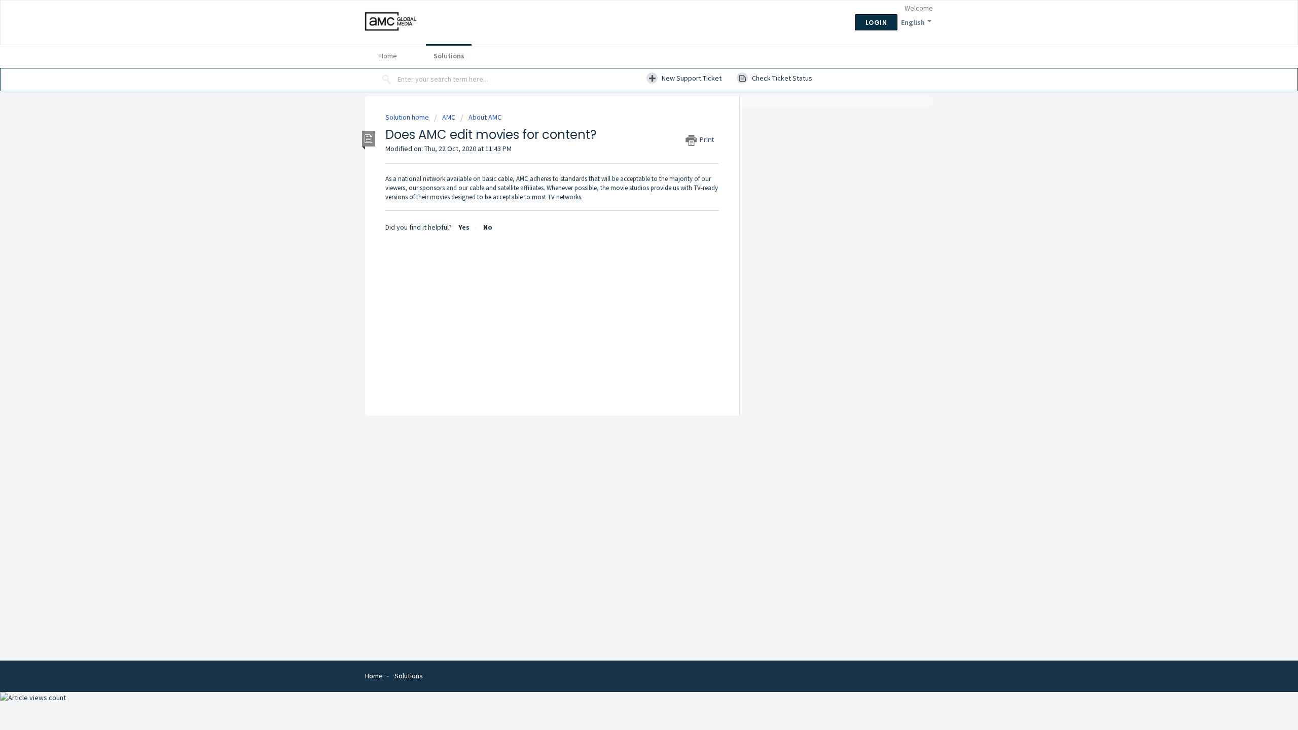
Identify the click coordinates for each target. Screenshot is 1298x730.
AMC (448, 117)
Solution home (407, 117)
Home (388, 55)
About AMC (484, 117)
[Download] (630, 235)
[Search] (386, 79)
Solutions (449, 55)
